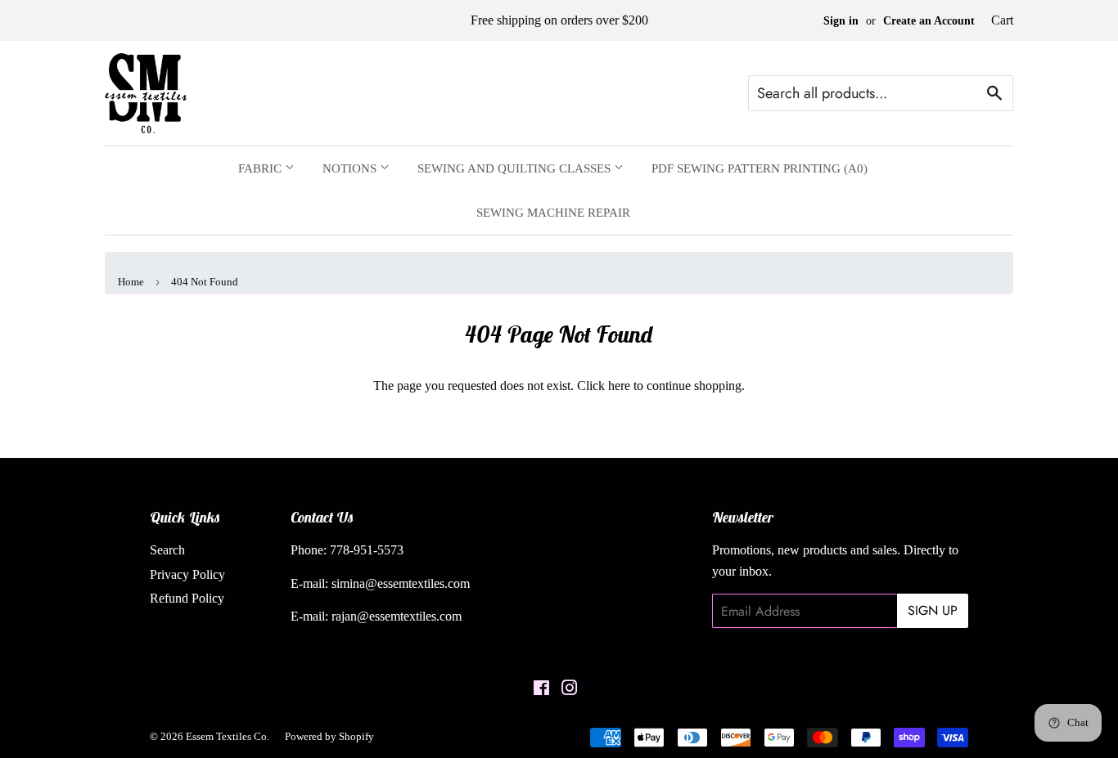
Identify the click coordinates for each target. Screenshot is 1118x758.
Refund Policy (187, 598)
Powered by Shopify (329, 736)
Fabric (261, 168)
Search (167, 550)
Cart (1002, 20)
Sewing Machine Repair (553, 212)
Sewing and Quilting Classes (515, 168)
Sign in (841, 21)
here (619, 385)
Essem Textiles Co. (227, 736)
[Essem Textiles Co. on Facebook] (541, 690)
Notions (351, 168)
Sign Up (933, 610)
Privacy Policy (187, 574)
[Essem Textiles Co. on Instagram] (569, 690)
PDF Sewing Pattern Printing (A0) (759, 168)
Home (131, 282)
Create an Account (929, 21)
